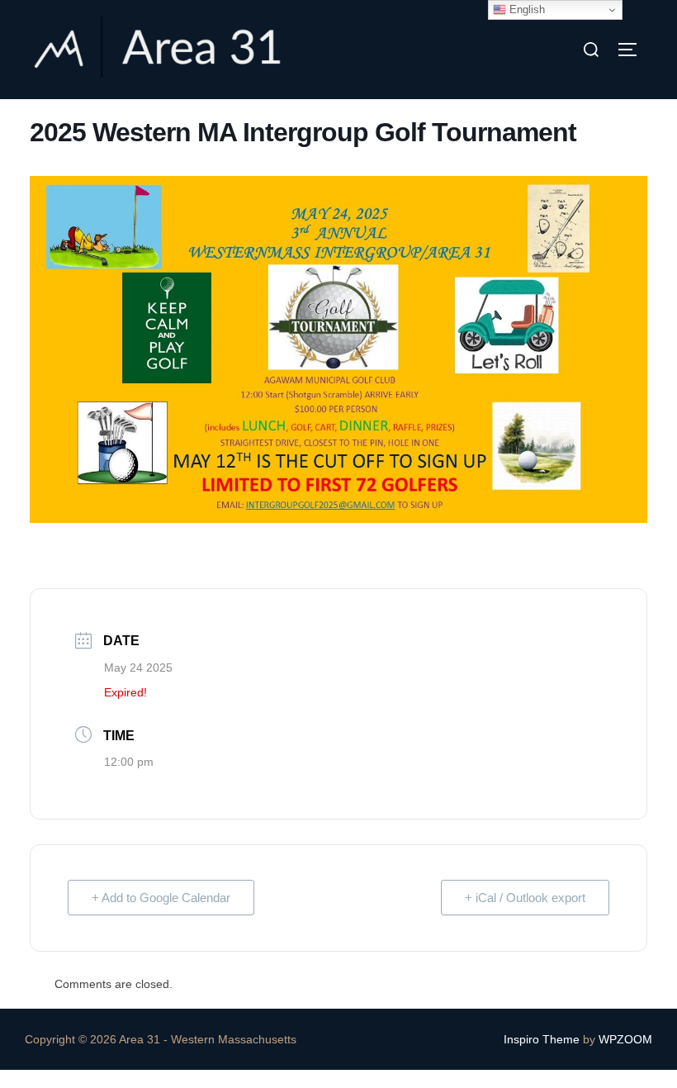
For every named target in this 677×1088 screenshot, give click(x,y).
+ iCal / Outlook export (525, 898)
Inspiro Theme (542, 1039)
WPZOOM (625, 1039)
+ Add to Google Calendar (161, 898)
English (525, 9)
